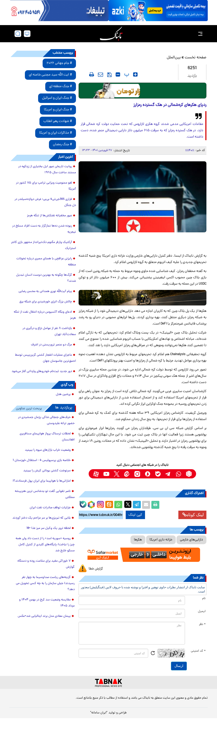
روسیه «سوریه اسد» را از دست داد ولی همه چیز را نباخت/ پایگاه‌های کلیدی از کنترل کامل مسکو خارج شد (45, 544)
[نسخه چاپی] (155, 505)
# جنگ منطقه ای (60, 86)
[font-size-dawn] (117, 74)
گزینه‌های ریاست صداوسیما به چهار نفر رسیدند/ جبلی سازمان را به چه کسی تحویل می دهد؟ (45, 583)
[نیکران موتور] (142, 298)
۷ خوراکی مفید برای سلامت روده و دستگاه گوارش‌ (46, 564)
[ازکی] (158, 10)
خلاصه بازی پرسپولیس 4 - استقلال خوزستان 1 (42, 460)
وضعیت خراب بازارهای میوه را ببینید (48, 450)
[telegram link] (168, 473)
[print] (91, 74)
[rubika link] (189, 473)
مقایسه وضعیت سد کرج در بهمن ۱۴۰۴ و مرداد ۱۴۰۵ (47, 602)
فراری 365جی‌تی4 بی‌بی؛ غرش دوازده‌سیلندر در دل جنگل (45, 202)
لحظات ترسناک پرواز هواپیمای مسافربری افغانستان (47, 436)
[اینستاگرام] (100, 504)
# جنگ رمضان (62, 144)
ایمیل (202, 611)
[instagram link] (137, 473)
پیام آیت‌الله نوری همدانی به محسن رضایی (45, 291)
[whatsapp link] (178, 473)
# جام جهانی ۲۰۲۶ (59, 63)
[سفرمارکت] (142, 555)
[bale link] (158, 473)
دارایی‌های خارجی (191, 539)
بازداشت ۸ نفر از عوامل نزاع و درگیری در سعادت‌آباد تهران (49, 331)
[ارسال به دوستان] (146, 505)
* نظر (202, 624)
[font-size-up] (135, 74)
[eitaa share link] (109, 505)
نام (204, 598)
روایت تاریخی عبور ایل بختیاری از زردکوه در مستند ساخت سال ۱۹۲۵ (47, 169)
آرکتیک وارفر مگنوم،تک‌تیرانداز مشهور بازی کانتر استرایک (43, 245)
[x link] (116, 473)
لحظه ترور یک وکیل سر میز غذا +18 (48, 528)
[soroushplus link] (147, 473)
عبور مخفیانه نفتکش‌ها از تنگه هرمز (49, 215)
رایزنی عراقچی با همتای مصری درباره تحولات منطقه (46, 261)
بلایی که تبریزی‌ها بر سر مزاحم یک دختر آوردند (41, 518)
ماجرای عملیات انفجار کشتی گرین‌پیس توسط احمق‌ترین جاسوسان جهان (45, 358)
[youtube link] (106, 473)
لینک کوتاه (195, 514)
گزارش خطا (96, 568)
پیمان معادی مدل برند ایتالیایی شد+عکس (44, 616)
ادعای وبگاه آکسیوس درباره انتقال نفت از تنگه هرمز (45, 315)
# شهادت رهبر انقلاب (57, 121)
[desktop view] (27, 33)
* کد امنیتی (198, 651)
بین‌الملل (174, 58)
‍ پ (126, 74)
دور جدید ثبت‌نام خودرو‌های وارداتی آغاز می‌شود (42, 371)
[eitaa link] (127, 473)
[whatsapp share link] (118, 505)
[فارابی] (142, 90)
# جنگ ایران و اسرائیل (57, 98)
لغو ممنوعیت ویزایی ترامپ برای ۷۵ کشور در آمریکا (46, 186)
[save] (109, 74)
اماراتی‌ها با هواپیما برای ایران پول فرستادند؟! (42, 481)
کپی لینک (135, 515)
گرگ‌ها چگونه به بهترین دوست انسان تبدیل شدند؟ (46, 278)
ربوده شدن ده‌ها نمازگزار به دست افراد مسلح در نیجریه (44, 229)
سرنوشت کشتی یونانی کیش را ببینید (47, 470)
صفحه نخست (195, 58)
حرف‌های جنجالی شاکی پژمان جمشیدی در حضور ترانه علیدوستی (46, 420)
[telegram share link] (137, 505)
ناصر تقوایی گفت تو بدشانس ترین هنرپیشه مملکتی (45, 494)
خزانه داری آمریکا (161, 539)
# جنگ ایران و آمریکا (58, 109)
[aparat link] (96, 473)
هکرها (138, 539)
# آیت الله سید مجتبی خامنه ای (50, 74)
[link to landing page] (111, 33)
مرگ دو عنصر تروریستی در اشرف (51, 344)
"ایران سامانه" (98, 713)
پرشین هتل (63, 394)
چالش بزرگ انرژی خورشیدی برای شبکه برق (45, 301)
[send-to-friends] (101, 74)
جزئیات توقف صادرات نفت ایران (50, 507)
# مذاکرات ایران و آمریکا (55, 132)
